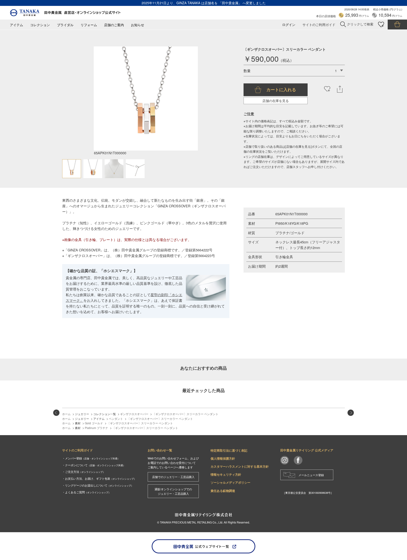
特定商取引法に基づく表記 (229, 450)
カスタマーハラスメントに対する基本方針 (240, 466)
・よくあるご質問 (86, 492)
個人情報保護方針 (223, 458)
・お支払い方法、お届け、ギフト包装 (99, 478)
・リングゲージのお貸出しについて (97, 485)
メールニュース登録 (311, 475)
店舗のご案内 (114, 25)
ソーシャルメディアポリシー (230, 482)
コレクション (40, 25)
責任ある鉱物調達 (223, 490)
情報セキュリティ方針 (226, 474)
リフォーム (89, 25)
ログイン (288, 24)
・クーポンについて (93, 465)
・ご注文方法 (83, 472)
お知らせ (137, 25)
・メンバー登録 (91, 458)
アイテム (16, 25)
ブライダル (65, 25)
